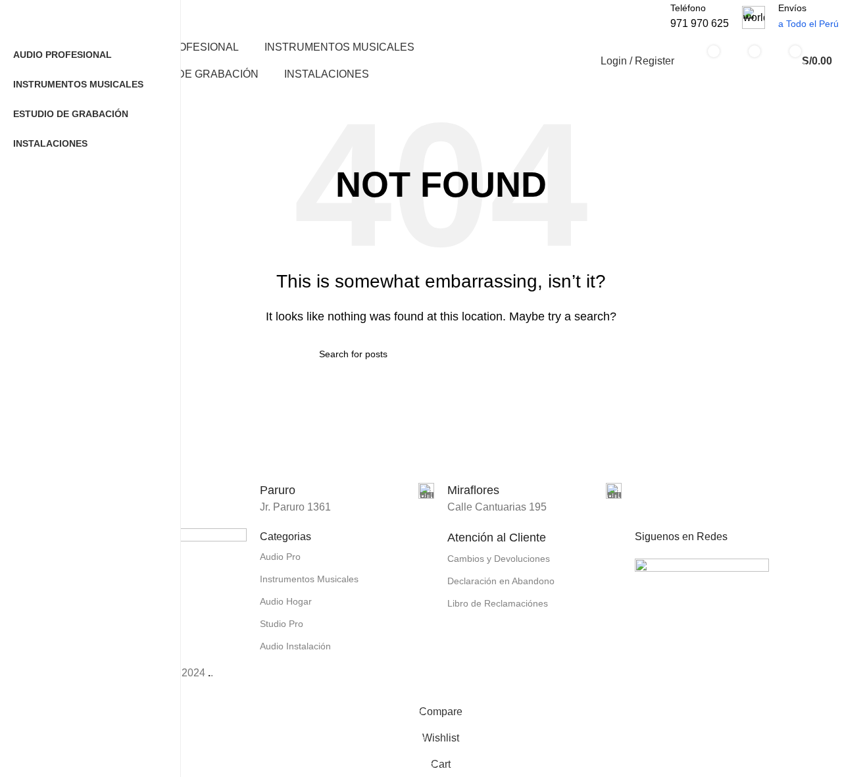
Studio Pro (281, 623)
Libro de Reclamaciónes (497, 603)
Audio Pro (280, 556)
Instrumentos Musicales (309, 579)
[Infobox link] (347, 491)
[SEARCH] (642, 9)
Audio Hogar (286, 601)
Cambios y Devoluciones (498, 558)
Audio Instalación (295, 646)
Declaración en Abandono (501, 581)
